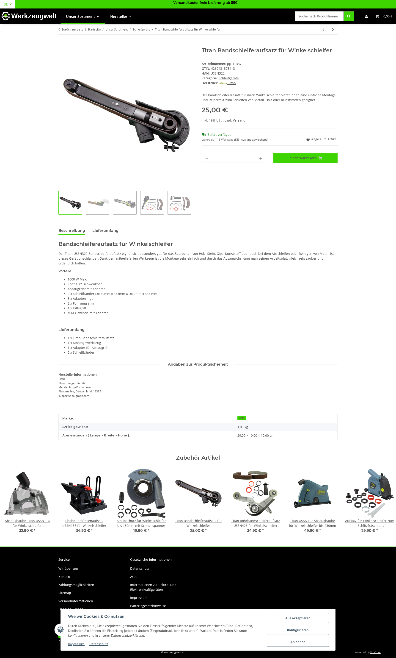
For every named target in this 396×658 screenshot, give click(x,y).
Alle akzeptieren (298, 618)
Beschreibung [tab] (71, 230)
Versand (239, 120)
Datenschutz (98, 644)
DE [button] (6, 4)
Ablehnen (297, 642)
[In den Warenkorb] (62, 44)
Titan (242, 417)
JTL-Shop (375, 652)
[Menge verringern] (207, 158)
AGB (133, 577)
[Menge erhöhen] (261, 158)
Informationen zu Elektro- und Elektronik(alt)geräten (153, 587)
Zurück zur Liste (72, 29)
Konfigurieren (298, 630)
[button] (366, 16)
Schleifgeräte (229, 78)
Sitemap (64, 593)
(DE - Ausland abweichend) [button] (251, 140)
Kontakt (64, 577)
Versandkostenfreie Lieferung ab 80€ (205, 3)
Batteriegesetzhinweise (148, 606)
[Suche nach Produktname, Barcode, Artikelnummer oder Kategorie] (349, 16)
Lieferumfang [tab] (105, 230)
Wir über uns (68, 568)
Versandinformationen (75, 601)
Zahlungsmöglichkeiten (76, 585)
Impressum (76, 644)
